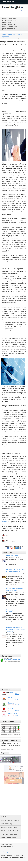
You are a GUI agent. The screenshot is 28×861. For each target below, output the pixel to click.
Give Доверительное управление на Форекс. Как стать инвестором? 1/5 (2, 535)
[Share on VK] (19, 548)
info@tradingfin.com (6, 852)
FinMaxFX (11, 692)
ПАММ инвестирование (9, 18)
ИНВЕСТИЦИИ (11, 34)
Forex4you (11, 703)
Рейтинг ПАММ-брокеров (9, 20)
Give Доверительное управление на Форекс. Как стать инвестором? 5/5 (7, 535)
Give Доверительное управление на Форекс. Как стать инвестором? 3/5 (5, 535)
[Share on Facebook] (8, 548)
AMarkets (10, 697)
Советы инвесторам (8, 29)
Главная (4, 34)
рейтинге (4, 521)
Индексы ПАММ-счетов (9, 24)
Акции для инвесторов (8, 28)
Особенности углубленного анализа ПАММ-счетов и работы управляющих (15, 629)
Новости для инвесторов (9, 26)
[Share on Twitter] (16, 548)
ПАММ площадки (7, 22)
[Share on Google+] (11, 548)
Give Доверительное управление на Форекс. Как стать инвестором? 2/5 (3, 535)
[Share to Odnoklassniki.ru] (14, 548)
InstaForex (11, 708)
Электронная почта (7, 749)
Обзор (17, 694)
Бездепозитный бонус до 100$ (12, 659)
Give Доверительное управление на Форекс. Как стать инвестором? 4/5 (6, 535)
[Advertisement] (14, 800)
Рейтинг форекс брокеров (8, 691)
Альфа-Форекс (12, 713)
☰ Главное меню (7, 2)
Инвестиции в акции (12, 555)
